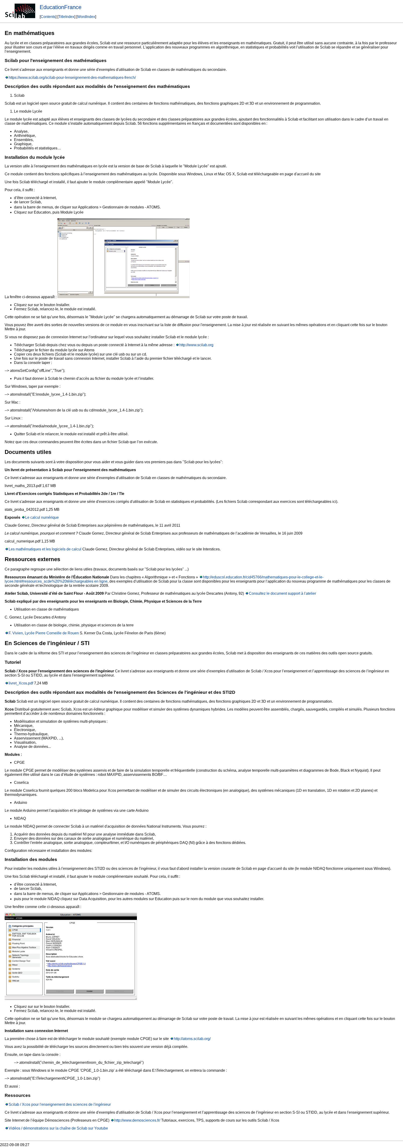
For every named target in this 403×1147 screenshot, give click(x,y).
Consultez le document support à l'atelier (282, 593)
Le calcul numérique (42, 517)
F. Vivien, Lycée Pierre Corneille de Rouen (44, 633)
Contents (48, 17)
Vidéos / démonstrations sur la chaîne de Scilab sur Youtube (58, 1128)
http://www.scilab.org (196, 345)
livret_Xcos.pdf (21, 683)
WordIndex (86, 17)
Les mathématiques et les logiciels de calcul (45, 549)
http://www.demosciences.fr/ (137, 1120)
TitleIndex (66, 17)
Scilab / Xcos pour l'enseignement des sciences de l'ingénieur (60, 1104)
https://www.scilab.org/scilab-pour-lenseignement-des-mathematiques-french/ (72, 77)
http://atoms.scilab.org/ (192, 1039)
